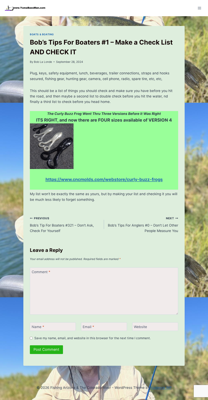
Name (38, 327)
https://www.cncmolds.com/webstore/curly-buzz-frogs (104, 179)
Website (140, 327)
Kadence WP (161, 388)
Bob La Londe (43, 61)
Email (88, 327)
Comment (41, 272)
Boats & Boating (42, 34)
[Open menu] (199, 8)
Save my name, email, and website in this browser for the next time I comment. (92, 338)
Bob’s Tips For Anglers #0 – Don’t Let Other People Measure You (143, 225)
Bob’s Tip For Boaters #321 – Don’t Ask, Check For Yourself (62, 225)
